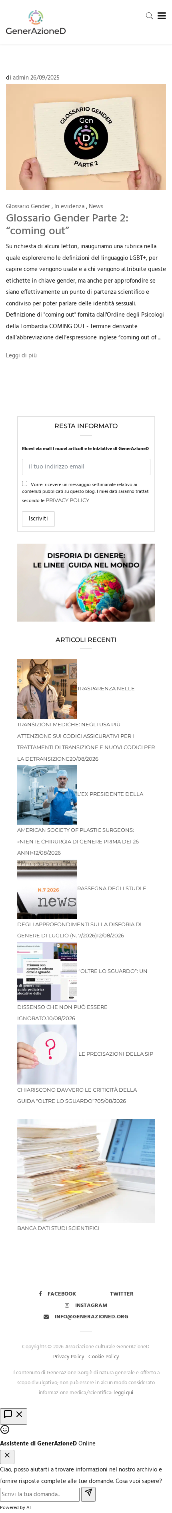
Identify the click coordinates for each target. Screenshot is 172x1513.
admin (21, 78)
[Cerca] (149, 16)
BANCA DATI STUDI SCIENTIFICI (58, 1228)
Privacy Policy (67, 500)
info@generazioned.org (91, 1317)
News (96, 206)
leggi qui (123, 1393)
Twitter (122, 1294)
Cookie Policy (103, 1357)
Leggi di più (21, 356)
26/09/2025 (45, 78)
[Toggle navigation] (160, 16)
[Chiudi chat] (7, 1457)
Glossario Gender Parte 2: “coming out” (67, 224)
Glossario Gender (28, 206)
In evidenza (69, 206)
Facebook (62, 1294)
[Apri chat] (13, 1416)
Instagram (91, 1305)
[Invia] (88, 1494)
